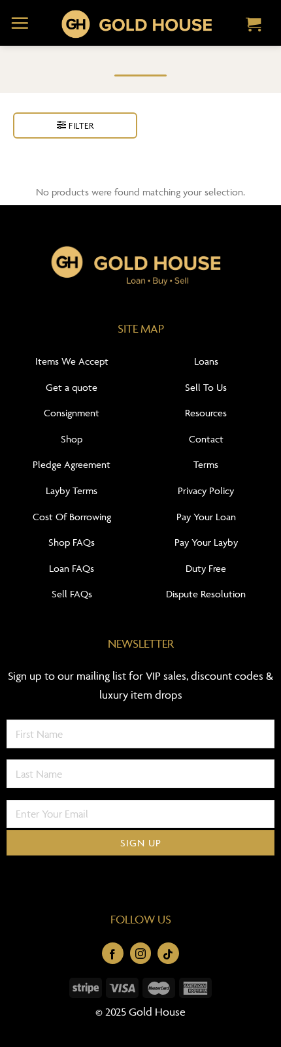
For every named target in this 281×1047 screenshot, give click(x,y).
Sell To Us (206, 387)
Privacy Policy (206, 490)
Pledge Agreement (71, 464)
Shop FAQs (71, 542)
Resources (206, 413)
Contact (206, 439)
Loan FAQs (71, 568)
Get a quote (71, 387)
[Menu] (20, 23)
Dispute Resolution (206, 594)
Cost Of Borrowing (72, 516)
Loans (206, 361)
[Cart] (253, 25)
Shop (71, 439)
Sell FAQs (72, 594)
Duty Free (206, 568)
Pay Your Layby (206, 542)
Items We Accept (71, 361)
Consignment (71, 413)
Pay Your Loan (206, 516)
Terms (205, 464)
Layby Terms (71, 490)
